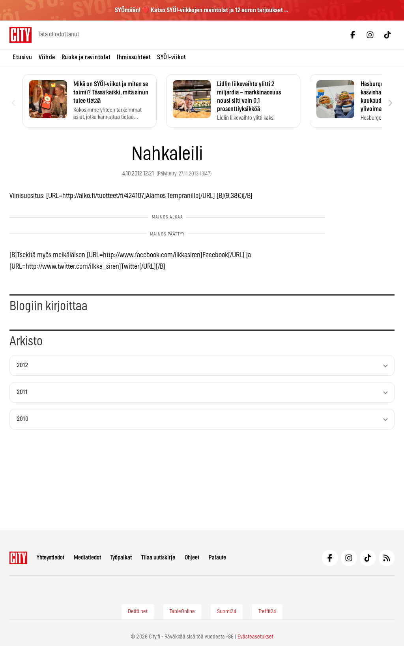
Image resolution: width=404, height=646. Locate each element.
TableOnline (182, 611)
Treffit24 (267, 611)
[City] (18, 558)
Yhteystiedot (50, 558)
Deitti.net (138, 611)
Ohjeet (192, 558)
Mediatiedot (87, 558)
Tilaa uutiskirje (158, 558)
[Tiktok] (387, 35)
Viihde (47, 57)
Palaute (217, 558)
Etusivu (22, 57)
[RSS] (387, 558)
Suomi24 (226, 611)
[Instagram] (370, 35)
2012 (22, 365)
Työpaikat (121, 558)
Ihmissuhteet (134, 57)
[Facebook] (353, 35)
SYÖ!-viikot (171, 57)
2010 (22, 419)
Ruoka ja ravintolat (86, 57)
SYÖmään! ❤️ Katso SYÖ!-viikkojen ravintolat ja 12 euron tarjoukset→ (202, 10)
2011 (22, 392)
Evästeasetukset (255, 637)
